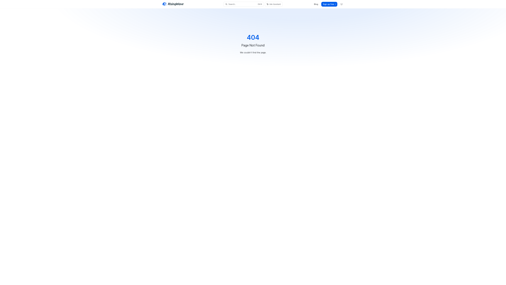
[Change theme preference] (341, 4)
